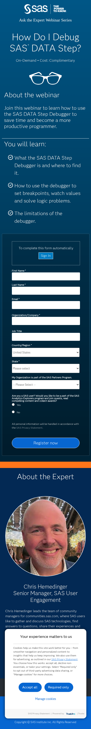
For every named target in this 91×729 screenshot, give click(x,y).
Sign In (46, 256)
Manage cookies (45, 699)
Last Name (18, 284)
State (15, 361)
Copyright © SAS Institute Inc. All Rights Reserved (45, 722)
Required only (58, 687)
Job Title (17, 331)
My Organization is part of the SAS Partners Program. (42, 377)
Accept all (29, 687)
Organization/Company (26, 315)
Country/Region (22, 345)
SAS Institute (45, 13)
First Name (19, 270)
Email (15, 299)
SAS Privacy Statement (29, 427)
